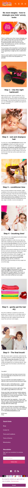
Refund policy (6, 442)
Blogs (4, 426)
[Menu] (25, 3)
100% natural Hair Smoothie (12, 359)
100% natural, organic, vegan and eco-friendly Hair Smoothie (12, 257)
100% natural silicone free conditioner (10, 196)
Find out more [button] (15, 481)
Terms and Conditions (9, 434)
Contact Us (6, 430)
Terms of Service (7, 438)
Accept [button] (14, 485)
